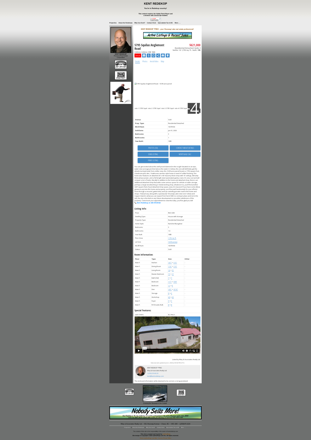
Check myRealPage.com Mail (148, 438)
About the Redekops (125, 23)
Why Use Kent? (139, 23)
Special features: (142, 310)
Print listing (153, 160)
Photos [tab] (144, 61)
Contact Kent (151, 23)
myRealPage (166, 434)
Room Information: (143, 254)
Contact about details (185, 147)
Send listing (153, 154)
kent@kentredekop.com (155, 376)
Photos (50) (153, 147)
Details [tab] (137, 61)
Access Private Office (164, 438)
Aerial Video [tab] (154, 61)
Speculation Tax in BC (165, 23)
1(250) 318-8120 (152, 373)
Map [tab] (162, 61)
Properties (113, 23)
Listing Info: (140, 208)
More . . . (177, 23)
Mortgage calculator (185, 154)
